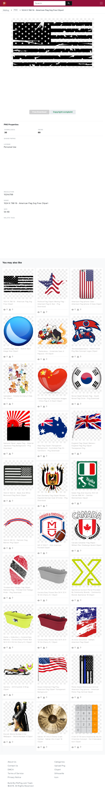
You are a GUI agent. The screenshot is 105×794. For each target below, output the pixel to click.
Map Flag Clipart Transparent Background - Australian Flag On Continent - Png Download (51, 448)
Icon (56, 777)
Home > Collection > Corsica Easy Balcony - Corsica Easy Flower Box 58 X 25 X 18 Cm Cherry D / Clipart (17, 639)
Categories (59, 762)
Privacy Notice (14, 777)
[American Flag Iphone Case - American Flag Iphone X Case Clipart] (87, 284)
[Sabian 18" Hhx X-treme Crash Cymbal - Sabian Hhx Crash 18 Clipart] (52, 719)
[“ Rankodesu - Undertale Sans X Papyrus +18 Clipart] (52, 333)
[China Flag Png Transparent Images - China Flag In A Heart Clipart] (52, 380)
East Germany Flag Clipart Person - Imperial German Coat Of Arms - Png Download (53, 497)
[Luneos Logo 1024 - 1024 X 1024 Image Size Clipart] (18, 331)
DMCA (11, 769)
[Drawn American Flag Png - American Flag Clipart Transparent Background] (52, 669)
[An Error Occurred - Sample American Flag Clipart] (87, 622)
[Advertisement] (52, 91)
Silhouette (59, 773)
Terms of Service (16, 773)
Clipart (57, 769)
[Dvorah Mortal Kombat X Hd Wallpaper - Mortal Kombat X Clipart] (18, 716)
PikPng (6, 10)
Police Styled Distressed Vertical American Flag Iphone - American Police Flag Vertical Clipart (85, 689)
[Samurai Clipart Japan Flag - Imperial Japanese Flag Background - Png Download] (18, 425)
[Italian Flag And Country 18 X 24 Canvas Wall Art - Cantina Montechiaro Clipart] (87, 475)
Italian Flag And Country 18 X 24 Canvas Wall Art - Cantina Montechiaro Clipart (85, 495)
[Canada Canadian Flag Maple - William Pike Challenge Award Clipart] (87, 525)
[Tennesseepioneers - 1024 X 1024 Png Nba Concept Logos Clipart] (87, 331)
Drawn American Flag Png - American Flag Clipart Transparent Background (51, 689)
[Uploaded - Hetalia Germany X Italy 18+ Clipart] (18, 378)
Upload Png (59, 765)
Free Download (39, 112)
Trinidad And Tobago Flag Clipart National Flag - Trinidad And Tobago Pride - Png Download (18, 589)
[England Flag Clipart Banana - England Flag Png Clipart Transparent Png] (87, 425)
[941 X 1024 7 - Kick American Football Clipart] (52, 527)
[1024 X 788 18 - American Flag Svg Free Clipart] (52, 43)
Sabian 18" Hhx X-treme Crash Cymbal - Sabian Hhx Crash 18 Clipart (50, 739)
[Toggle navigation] (101, 3)
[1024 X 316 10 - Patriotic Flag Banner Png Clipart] (18, 522)
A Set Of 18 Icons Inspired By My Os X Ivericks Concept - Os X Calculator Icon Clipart (86, 739)
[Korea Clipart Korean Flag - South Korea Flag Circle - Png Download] (87, 378)
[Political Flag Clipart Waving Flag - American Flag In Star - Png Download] (52, 284)
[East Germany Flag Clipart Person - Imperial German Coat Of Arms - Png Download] (52, 477)
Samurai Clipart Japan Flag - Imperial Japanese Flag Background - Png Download (18, 445)
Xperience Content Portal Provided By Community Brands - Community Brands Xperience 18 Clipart (86, 592)
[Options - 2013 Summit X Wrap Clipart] (18, 669)
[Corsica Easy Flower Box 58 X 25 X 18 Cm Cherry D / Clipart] (52, 574)
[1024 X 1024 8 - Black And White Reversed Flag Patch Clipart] (18, 475)
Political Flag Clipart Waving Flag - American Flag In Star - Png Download (51, 304)
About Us (12, 762)
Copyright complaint (63, 112)
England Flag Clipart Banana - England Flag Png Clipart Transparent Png (84, 445)
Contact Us (13, 765)
